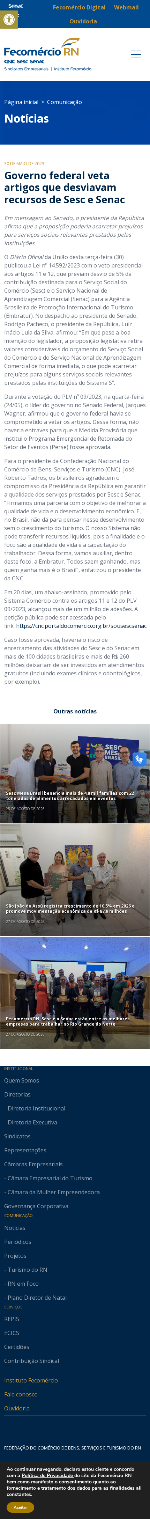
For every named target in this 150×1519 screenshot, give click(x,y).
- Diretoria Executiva (30, 1122)
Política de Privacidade (48, 1475)
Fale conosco (21, 1394)
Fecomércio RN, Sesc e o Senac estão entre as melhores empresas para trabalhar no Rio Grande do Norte (68, 1021)
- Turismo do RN (25, 1270)
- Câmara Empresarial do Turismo (48, 1178)
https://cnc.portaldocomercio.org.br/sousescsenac (81, 626)
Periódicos (17, 1242)
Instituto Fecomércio (31, 1380)
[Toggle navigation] (136, 54)
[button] (9, 19)
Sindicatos (17, 1136)
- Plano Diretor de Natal (35, 1297)
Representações (25, 1150)
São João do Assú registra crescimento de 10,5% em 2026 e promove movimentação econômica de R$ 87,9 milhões (70, 908)
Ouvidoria (17, 1408)
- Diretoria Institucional (34, 1108)
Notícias (26, 118)
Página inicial (21, 102)
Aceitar (20, 1507)
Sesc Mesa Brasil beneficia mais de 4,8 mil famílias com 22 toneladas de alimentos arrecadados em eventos (70, 795)
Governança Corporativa (36, 1206)
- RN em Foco (21, 1283)
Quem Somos (21, 1080)
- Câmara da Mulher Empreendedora (52, 1192)
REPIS (11, 1319)
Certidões (16, 1347)
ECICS (11, 1333)
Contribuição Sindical (31, 1361)
